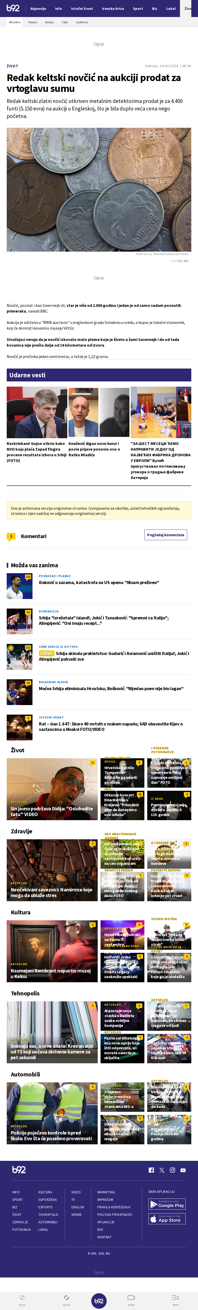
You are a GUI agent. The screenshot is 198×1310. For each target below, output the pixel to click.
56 (28, 612)
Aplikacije (106, 1222)
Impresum (105, 1199)
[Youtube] (183, 1170)
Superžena (47, 1199)
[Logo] (13, 9)
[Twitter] (161, 1170)
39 (28, 683)
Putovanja (21, 1229)
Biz (15, 1207)
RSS (100, 1229)
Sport (17, 1199)
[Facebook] (151, 1170)
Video (76, 1192)
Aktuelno (19, 802)
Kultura (45, 1192)
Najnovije (38, 8)
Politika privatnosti (115, 1214)
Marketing (106, 1192)
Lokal (43, 1229)
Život (13, 65)
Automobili (47, 1222)
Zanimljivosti (116, 1118)
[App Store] (167, 1219)
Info (16, 1192)
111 (28, 647)
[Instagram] (172, 1170)
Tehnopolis (48, 1214)
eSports (45, 1207)
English (77, 1207)
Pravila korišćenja (113, 1207)
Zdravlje (20, 1222)
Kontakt (104, 1237)
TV (73, 1199)
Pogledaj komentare (165, 534)
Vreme (76, 1214)
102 (28, 577)
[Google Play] (167, 1205)
